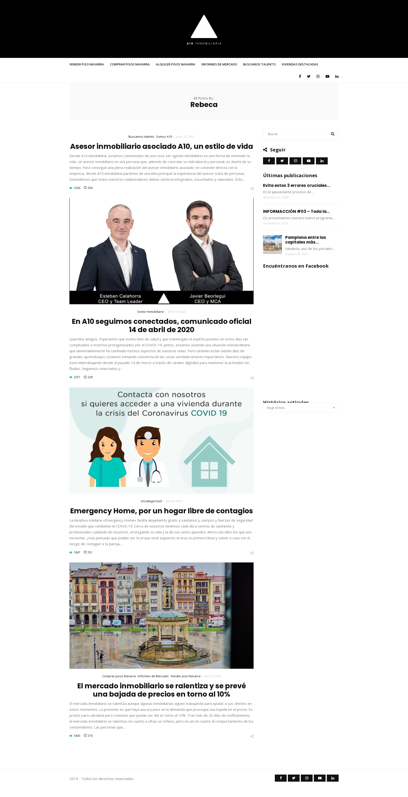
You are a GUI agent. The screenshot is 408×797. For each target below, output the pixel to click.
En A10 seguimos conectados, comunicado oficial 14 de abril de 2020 (161, 325)
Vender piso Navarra (86, 64)
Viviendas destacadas (300, 64)
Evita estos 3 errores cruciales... (296, 185)
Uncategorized (151, 501)
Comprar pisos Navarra (130, 64)
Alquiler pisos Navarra (175, 64)
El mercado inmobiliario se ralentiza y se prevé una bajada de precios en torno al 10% (161, 690)
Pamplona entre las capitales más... (305, 240)
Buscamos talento (259, 64)
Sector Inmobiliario (150, 311)
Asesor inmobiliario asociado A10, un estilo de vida (161, 146)
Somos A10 (164, 136)
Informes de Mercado (219, 64)
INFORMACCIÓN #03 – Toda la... (296, 211)
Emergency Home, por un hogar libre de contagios (161, 511)
